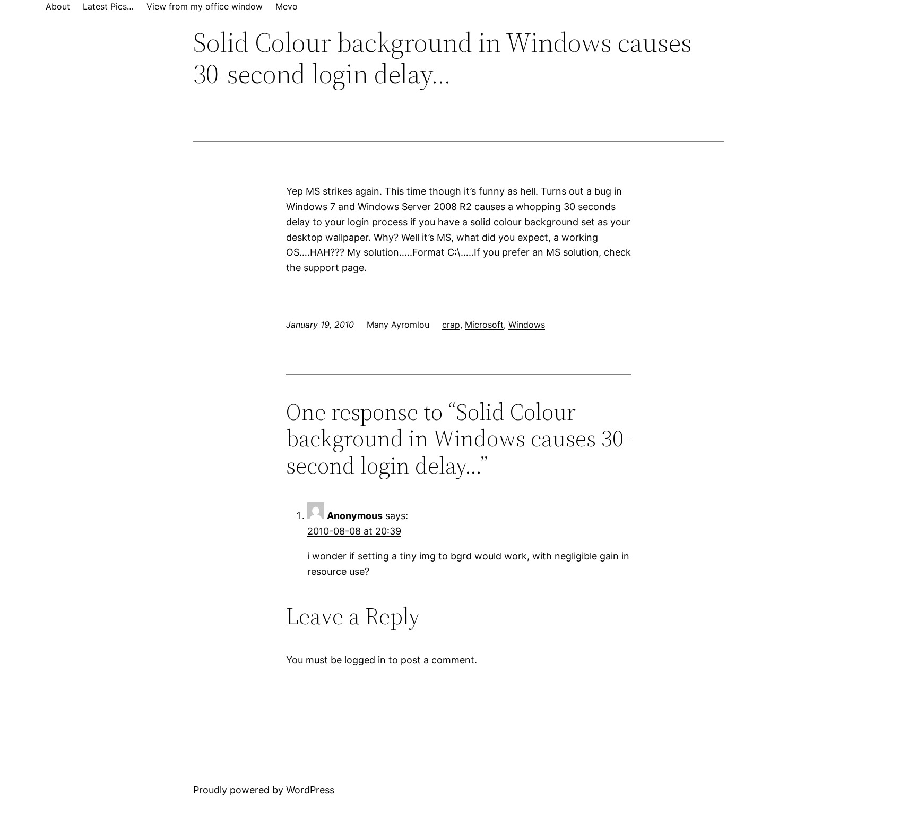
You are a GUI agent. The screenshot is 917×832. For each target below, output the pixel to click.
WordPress (310, 789)
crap (451, 324)
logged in (365, 659)
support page (334, 267)
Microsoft (484, 324)
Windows (526, 324)
